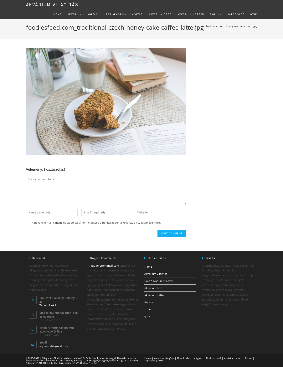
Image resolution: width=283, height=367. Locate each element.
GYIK (147, 316)
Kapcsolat (150, 309)
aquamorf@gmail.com (53, 346)
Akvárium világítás (52, 5)
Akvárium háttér (154, 295)
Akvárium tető (153, 288)
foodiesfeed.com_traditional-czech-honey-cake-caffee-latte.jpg (221, 26)
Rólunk (148, 302)
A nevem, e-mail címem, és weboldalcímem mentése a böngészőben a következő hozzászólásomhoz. (96, 222)
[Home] (181, 26)
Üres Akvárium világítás (159, 281)
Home (148, 266)
